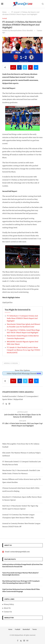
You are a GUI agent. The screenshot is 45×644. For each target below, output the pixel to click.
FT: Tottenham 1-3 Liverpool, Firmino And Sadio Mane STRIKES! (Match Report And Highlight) (22, 318)
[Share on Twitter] (25, 67)
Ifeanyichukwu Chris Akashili (18, 392)
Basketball (26, 629)
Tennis (34, 629)
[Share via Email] (36, 67)
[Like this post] (14, 67)
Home (4, 12)
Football (17, 629)
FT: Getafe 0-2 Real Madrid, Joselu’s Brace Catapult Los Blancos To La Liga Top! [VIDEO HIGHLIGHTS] (23, 350)
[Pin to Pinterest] (30, 67)
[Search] (43, 4)
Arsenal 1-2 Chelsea (11, 363)
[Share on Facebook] (19, 67)
